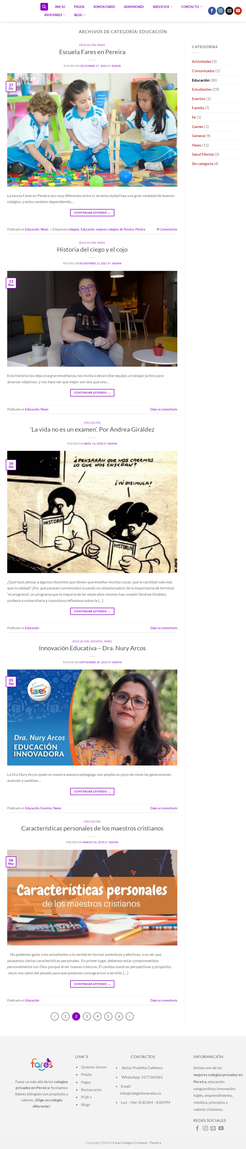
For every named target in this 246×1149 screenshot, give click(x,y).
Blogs (85, 1104)
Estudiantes (202, 89)
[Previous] (55, 1016)
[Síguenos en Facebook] (212, 11)
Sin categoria (202, 163)
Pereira (140, 229)
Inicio (60, 7)
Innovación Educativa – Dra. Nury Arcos (92, 647)
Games (197, 126)
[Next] (130, 1016)
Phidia (86, 1074)
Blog (78, 15)
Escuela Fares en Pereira (92, 51)
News (101, 44)
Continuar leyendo (92, 212)
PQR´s (86, 1097)
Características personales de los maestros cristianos (92, 828)
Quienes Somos (94, 1067)
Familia (198, 107)
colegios (73, 229)
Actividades (201, 61)
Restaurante (91, 1089)
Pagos (79, 7)
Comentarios (167, 229)
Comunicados (203, 70)
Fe (194, 117)
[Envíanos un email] (229, 11)
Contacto (190, 7)
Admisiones (134, 7)
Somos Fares (104, 7)
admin (116, 65)
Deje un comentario (163, 409)
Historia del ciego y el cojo (92, 249)
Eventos (97, 641)
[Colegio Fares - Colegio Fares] (18, 11)
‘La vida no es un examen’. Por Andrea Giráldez (92, 429)
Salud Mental (203, 154)
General (198, 135)
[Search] (44, 7)
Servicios (161, 7)
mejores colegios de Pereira (115, 229)
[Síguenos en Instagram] (221, 11)
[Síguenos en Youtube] (238, 11)
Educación (87, 44)
